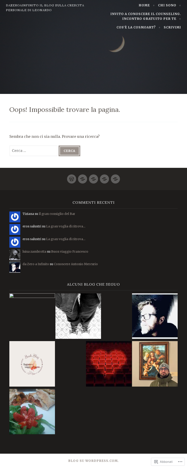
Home (144, 5)
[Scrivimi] (115, 177)
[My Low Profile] (78, 316)
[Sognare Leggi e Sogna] (32, 364)
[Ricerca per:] (34, 150)
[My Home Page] (71, 177)
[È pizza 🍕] (32, 412)
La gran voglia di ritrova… (65, 226)
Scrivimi (172, 27)
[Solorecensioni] (109, 364)
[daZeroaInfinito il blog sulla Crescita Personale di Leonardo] (155, 316)
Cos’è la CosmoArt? (136, 27)
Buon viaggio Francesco (69, 252)
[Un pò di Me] (82, 177)
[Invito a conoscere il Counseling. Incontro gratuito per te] (93, 177)
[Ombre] (32, 316)
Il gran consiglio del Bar (57, 214)
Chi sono (167, 5)
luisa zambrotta (34, 252)
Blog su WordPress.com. (93, 461)
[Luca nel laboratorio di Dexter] (155, 364)
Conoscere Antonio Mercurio (76, 264)
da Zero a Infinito (36, 264)
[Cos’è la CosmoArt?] (104, 177)
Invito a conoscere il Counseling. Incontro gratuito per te (145, 16)
